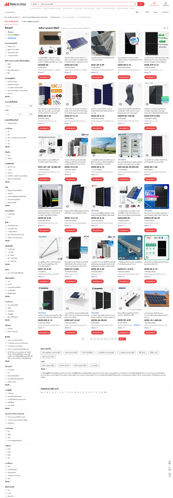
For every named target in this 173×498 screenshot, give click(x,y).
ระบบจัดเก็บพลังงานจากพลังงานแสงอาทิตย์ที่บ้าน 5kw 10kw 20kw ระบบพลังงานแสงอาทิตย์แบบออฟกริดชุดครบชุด (130, 213)
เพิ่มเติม (43, 369)
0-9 (42, 392)
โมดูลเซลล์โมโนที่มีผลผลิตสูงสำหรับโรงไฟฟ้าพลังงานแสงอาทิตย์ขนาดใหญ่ (77, 212)
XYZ (105, 392)
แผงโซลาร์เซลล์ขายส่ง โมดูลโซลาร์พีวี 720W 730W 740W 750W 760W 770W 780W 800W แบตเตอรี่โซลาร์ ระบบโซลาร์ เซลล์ (50, 316)
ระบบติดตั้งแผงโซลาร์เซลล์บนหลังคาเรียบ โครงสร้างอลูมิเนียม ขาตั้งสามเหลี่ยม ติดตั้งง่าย (49, 264)
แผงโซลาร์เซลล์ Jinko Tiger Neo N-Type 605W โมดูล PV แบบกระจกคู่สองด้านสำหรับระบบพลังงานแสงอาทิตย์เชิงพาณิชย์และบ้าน (156, 60)
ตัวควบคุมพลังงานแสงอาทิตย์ (51, 352)
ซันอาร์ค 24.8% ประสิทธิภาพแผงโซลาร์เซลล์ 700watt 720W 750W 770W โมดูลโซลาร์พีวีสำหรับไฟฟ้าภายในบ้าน (156, 214)
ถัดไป (121, 339)
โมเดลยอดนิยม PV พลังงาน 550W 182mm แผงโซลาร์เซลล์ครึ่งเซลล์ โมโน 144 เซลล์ (130, 60)
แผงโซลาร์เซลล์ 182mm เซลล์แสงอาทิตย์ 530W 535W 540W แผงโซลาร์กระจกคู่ (102, 111)
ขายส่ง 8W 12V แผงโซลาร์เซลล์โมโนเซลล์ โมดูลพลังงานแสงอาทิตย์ (155, 161)
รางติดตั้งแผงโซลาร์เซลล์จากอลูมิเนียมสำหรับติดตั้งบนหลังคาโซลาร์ (130, 263)
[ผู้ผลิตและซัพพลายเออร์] (15, 4)
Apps (155, 12)
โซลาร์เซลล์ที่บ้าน (87, 352)
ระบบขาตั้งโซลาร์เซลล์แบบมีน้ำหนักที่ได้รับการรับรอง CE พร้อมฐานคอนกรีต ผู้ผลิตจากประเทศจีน (77, 315)
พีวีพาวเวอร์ (153, 352)
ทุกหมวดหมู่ (10, 12)
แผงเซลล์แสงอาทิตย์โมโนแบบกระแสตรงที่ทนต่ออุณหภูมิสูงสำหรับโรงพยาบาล (156, 315)
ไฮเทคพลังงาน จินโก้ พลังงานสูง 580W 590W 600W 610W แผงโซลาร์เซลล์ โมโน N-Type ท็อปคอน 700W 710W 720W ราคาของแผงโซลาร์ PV (76, 264)
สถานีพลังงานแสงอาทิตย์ (106, 352)
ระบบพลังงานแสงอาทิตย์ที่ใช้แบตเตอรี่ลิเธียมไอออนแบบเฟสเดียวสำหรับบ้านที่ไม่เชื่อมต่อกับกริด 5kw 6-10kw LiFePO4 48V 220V (103, 264)
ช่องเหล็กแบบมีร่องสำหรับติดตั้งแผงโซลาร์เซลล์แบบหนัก (103, 59)
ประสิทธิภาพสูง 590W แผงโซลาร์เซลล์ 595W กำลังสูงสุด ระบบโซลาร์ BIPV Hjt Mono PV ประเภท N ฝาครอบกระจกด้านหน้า (103, 316)
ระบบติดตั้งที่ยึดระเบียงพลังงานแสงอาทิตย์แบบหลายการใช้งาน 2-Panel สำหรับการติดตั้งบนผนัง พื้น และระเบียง (50, 60)
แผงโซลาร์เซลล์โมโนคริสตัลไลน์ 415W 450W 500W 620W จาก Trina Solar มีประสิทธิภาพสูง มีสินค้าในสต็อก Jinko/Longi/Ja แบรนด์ (50, 213)
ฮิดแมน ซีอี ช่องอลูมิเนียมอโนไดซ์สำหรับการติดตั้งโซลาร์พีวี (128, 314)
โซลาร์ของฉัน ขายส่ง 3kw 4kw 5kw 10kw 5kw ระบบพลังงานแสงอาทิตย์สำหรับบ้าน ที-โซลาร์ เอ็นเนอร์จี (49, 111)
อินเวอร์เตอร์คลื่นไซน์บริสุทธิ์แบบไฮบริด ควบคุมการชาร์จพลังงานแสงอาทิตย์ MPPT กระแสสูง (130, 163)
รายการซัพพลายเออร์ (30, 21)
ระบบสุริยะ (98, 8)
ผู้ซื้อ (137, 12)
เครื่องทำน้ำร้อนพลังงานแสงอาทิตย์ (52, 8)
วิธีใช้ (147, 12)
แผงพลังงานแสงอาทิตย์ (109, 8)
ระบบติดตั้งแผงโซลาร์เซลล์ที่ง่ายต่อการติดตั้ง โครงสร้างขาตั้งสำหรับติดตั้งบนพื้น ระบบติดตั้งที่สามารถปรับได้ (103, 162)
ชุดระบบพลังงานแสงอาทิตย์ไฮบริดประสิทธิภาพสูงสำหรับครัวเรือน (48, 161)
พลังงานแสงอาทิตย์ (68, 8)
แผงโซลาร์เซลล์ (78, 8)
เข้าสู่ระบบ (165, 5)
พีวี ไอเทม (142, 352)
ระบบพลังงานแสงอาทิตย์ (126, 352)
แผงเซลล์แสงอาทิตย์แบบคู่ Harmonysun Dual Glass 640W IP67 (156, 263)
